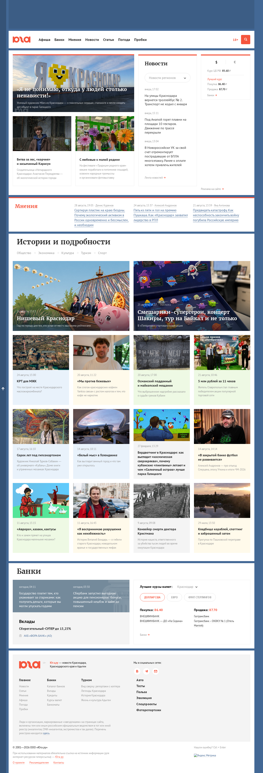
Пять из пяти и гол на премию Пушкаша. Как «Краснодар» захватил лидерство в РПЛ (161, 215)
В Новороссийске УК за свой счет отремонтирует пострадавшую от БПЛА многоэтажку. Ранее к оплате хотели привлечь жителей (165, 156)
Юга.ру (54, 662)
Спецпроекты (146, 704)
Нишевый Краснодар (46, 318)
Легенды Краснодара (93, 691)
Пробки (140, 39)
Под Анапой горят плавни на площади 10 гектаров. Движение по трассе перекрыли (165, 125)
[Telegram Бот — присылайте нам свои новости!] (155, 671)
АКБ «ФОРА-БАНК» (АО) (38, 636)
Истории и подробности (63, 242)
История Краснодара (93, 695)
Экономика (46, 253)
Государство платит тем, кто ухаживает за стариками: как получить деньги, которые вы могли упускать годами (40, 599)
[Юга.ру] (21, 39)
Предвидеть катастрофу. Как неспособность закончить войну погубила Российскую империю (216, 215)
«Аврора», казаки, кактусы (36, 529)
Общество (24, 253)
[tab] (152, 597)
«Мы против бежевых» (94, 381)
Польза (141, 692)
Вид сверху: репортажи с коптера (100, 686)
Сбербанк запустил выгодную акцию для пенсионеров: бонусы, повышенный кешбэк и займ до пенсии (97, 599)
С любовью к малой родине (100, 159)
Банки (59, 39)
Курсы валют (54, 700)
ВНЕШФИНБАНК (149, 616)
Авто (140, 680)
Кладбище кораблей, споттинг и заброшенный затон (220, 531)
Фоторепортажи (148, 710)
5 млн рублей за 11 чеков (216, 381)
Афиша (44, 39)
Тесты (140, 686)
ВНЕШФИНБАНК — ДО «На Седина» (161, 621)
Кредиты (52, 695)
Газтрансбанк (201, 616)
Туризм (86, 253)
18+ (235, 40)
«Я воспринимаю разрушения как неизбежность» (99, 531)
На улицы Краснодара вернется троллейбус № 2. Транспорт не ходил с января (166, 100)
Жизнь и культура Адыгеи (96, 700)
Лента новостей (154, 177)
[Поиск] (245, 39)
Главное (25, 680)
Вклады (51, 691)
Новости (92, 39)
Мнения (74, 39)
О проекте (19, 762)
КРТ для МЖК (27, 381)
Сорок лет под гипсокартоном (39, 455)
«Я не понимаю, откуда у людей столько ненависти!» (72, 92)
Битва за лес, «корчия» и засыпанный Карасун (34, 161)
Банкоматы (53, 704)
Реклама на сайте (211, 189)
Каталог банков (56, 686)
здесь (46, 733)
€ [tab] (235, 62)
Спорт (102, 253)
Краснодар (185, 587)
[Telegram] (146, 671)
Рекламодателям (39, 762)
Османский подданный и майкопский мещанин (155, 383)
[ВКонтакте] (137, 671)
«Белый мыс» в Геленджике (97, 455)
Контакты (58, 762)
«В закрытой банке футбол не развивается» (218, 457)
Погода (124, 39)
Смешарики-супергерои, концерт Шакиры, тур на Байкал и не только (187, 315)
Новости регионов (162, 78)
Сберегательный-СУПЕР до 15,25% (45, 628)
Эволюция (144, 698)
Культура (67, 253)
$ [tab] (216, 62)
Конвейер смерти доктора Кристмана (157, 531)
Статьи (108, 39)
